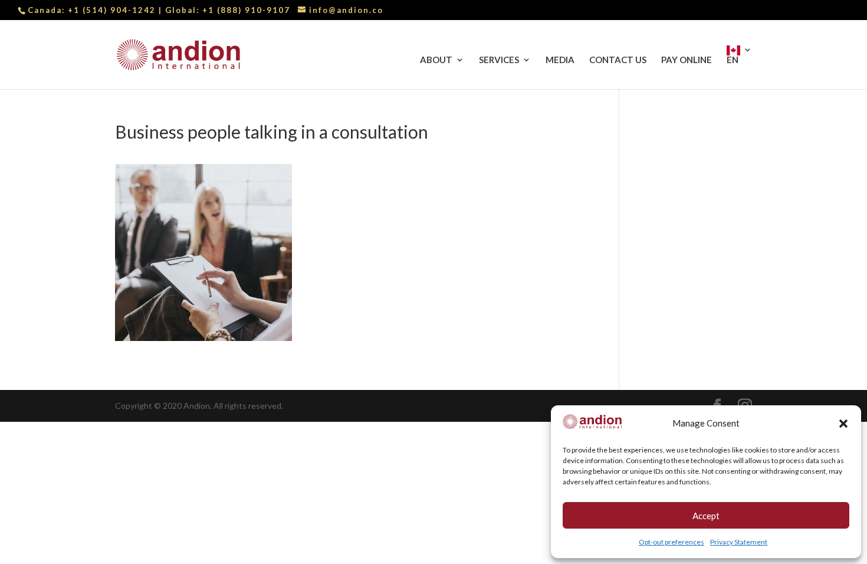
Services (499, 60)
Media (560, 60)
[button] (843, 423)
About (436, 60)
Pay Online (686, 60)
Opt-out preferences (671, 541)
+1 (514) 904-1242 (113, 10)
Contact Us (617, 60)
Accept (706, 515)
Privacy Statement (738, 541)
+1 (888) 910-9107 (246, 10)
